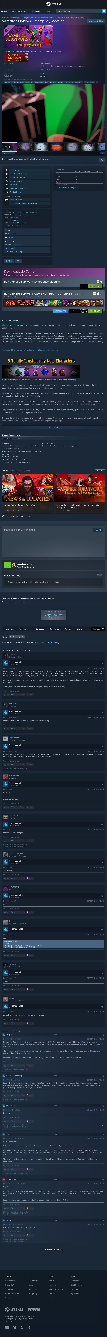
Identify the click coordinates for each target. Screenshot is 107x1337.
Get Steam (75, 1281)
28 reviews (22, 923)
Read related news (12, 248)
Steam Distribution (12, 1294)
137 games (12, 1001)
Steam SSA (9, 1285)
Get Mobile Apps (77, 1285)
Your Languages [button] (15, 637)
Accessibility (53, 1285)
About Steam (10, 1281)
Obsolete (12, 964)
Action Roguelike (18, 82)
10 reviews (12, 818)
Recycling (33, 1294)
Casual (60, 82)
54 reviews (22, 890)
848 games (12, 890)
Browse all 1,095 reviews (53, 1249)
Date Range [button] (54, 629)
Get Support (75, 1289)
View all (99, 574)
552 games (12, 967)
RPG (86, 82)
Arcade (92, 82)
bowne (11, 998)
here (47, 582)
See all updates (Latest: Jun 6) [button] (19, 516)
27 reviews (12, 706)
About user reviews (9, 602)
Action (71, 82)
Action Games (16, 18)
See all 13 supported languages (67, 188)
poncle (42, 74)
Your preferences (24, 602)
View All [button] (100, 471)
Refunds (52, 1298)
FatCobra (12, 704)
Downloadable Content (46, 18)
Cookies (52, 1294)
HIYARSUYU (14, 887)
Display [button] (80, 629)
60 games (12, 657)
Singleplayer (78, 82)
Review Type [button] (8, 629)
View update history (12, 245)
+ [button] (96, 82)
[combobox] (79, 11)
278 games (12, 923)
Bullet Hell (29, 82)
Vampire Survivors (29, 18)
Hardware (32, 1289)
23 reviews (12, 778)
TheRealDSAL (14, 775)
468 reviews (23, 967)
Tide (10, 921)
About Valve (33, 1281)
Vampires (8, 82)
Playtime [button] (68, 629)
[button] (5, 11)
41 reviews (22, 740)
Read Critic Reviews (25, 567)
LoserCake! (13, 816)
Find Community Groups (14, 252)
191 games (12, 740)
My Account (75, 1294)
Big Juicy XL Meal (16, 853)
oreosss (12, 654)
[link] (78, 311)
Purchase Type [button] (24, 629)
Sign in (4, 159)
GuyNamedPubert (16, 737)
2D (66, 82)
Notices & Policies (56, 1289)
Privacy (51, 1281)
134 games (12, 856)
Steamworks (10, 1289)
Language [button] (40, 629)
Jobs (31, 1285)
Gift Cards (9, 1298)
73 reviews (22, 856)
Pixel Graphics (38, 82)
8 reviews (21, 657)
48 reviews (22, 1001)
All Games (6, 18)
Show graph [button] (96, 629)
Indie (46, 82)
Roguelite (53, 82)
